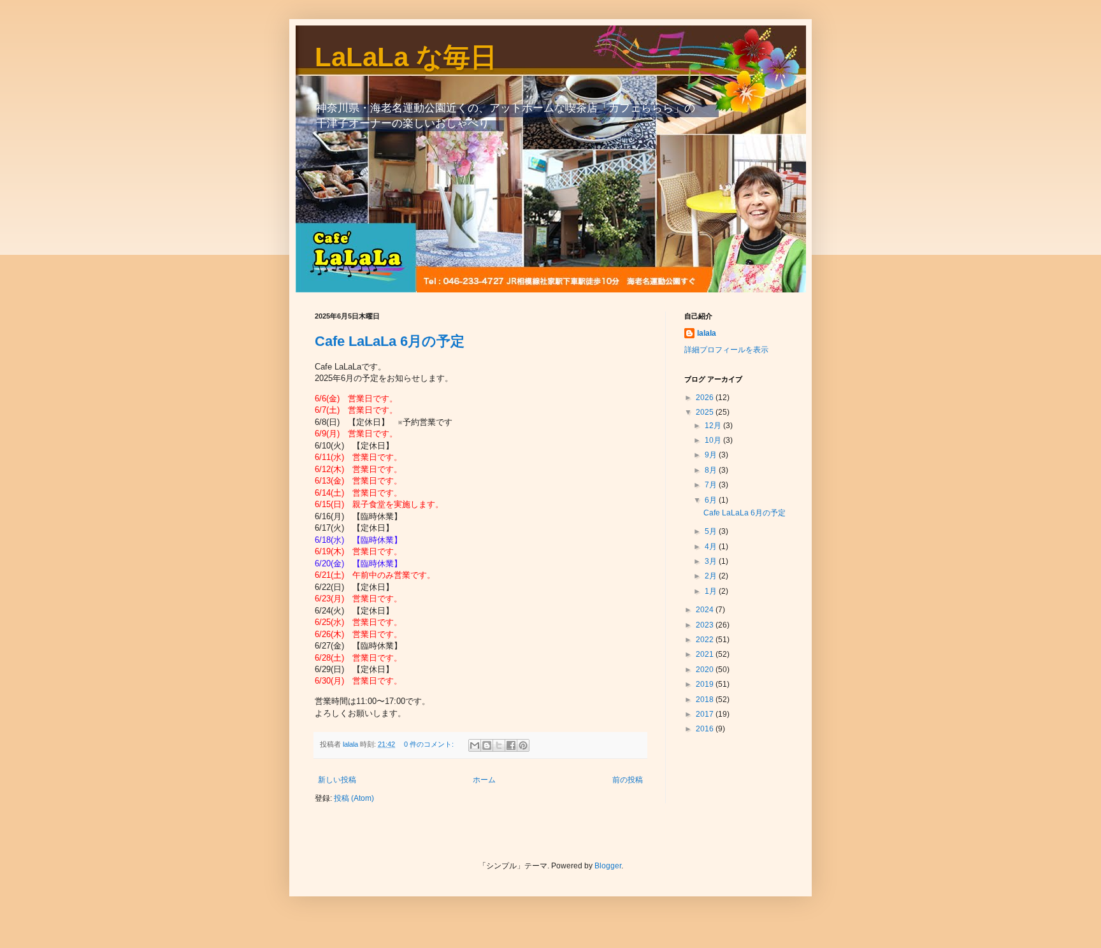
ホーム (484, 779)
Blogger (607, 865)
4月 (712, 546)
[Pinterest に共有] (523, 745)
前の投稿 (627, 779)
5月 (712, 531)
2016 (706, 728)
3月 (712, 561)
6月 (712, 500)
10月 (714, 440)
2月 (712, 575)
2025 (706, 412)
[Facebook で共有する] (511, 745)
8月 (712, 470)
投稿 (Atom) (354, 798)
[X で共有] (499, 745)
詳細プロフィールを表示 (726, 349)
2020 (706, 669)
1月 (712, 591)
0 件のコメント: (430, 744)
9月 (712, 454)
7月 (712, 484)
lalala (706, 333)
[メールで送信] (474, 745)
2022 (706, 639)
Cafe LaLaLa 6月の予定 (389, 341)
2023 (706, 625)
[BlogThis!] (486, 745)
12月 (714, 425)
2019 (706, 684)
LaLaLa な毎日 (406, 57)
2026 (706, 397)
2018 (706, 699)
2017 (706, 714)
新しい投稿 (337, 779)
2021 (706, 654)
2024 (706, 609)
